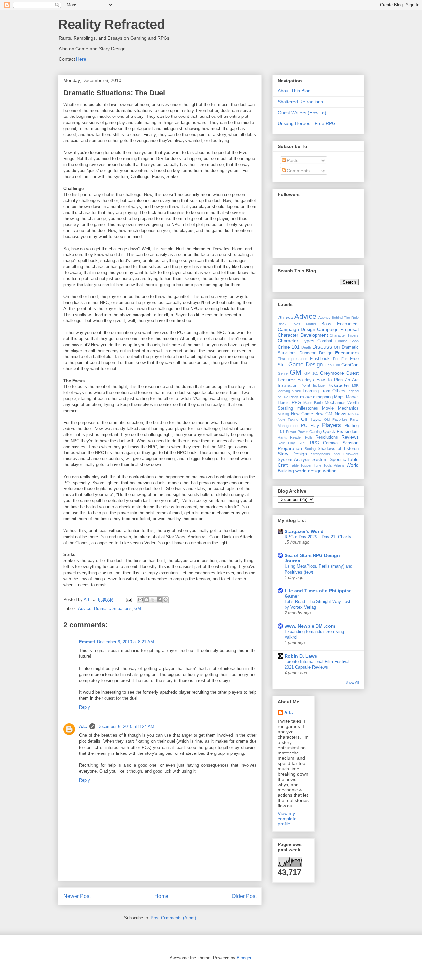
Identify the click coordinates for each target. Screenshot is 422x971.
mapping (324, 397)
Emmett (87, 641)
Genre (283, 373)
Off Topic (311, 419)
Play (314, 425)
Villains (339, 465)
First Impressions (292, 359)
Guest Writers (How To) (302, 112)
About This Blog (294, 90)
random (352, 431)
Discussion (326, 347)
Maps (339, 397)
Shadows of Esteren (338, 448)
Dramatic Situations (113, 608)
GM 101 (311, 373)
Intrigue (319, 385)
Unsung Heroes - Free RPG (307, 123)
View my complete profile (287, 818)
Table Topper (301, 465)
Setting (310, 449)
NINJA (353, 414)
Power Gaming (310, 432)
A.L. (83, 726)
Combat (324, 341)
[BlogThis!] (146, 599)
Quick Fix (333, 431)
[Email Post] (128, 599)
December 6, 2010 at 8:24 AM (125, 726)
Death (306, 347)
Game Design (305, 364)
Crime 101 (289, 347)
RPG (303, 443)
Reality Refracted (111, 24)
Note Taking (288, 419)
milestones (307, 408)
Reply (84, 707)
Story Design (292, 453)
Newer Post (77, 896)
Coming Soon (347, 341)
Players (331, 425)
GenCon (350, 364)
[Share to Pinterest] (165, 599)
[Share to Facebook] (159, 599)
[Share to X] (153, 599)
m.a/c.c (307, 396)
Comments (298, 170)
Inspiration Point (294, 385)
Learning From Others (324, 391)
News (340, 413)
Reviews (350, 437)
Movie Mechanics (340, 408)
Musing (283, 414)
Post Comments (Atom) (173, 917)
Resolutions (327, 437)
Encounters (347, 352)
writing (330, 470)
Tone (317, 465)
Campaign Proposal (338, 329)
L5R (355, 385)
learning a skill (289, 391)
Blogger (244, 957)
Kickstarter (338, 385)
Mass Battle (313, 403)
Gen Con (332, 365)
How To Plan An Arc (337, 380)
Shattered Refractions (300, 101)
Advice (84, 608)
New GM (324, 414)
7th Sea (285, 317)
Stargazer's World (304, 531)
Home (161, 896)
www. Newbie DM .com (310, 626)
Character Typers (344, 335)
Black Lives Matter (297, 324)
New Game (302, 414)
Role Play (286, 443)
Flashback (320, 358)
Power (291, 432)
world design (308, 470)
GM (137, 608)
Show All (352, 682)
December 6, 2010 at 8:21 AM (125, 641)
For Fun (340, 359)
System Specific (329, 459)
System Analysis (294, 459)
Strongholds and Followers (335, 454)
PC (304, 425)
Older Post (244, 896)
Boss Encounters (340, 324)
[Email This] (140, 599)
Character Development (303, 335)
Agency (324, 317)
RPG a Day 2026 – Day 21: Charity (318, 536)
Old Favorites (335, 419)
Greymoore (332, 373)
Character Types (296, 340)
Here (81, 59)
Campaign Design (296, 329)
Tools (327, 465)
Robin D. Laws (301, 656)
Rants (282, 437)
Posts (292, 160)
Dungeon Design (315, 353)
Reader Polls (301, 437)
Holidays (305, 380)
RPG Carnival (324, 443)
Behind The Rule (345, 317)
